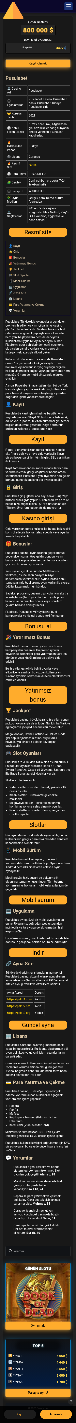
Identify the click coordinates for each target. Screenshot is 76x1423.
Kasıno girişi (38, 518)
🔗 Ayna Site (17, 293)
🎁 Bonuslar (17, 257)
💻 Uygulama (17, 287)
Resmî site (38, 232)
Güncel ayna (38, 1025)
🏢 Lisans (15, 299)
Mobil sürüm (38, 899)
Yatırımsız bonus (38, 695)
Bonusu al (38, 626)
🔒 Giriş (14, 251)
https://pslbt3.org (18, 1013)
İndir (38, 952)
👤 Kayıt (14, 246)
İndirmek (56, 1414)
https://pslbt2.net (18, 1006)
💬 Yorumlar (17, 310)
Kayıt (38, 439)
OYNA (33, 165)
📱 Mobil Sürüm (19, 281)
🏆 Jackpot (16, 269)
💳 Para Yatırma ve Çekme (26, 305)
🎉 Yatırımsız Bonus (22, 263)
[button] (68, 6)
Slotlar (38, 824)
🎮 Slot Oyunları (19, 275)
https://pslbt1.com (19, 999)
